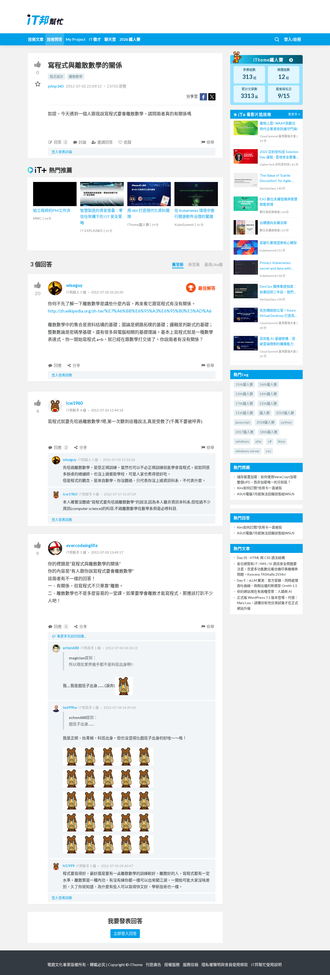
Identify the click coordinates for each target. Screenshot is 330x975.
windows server (247, 451)
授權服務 (172, 964)
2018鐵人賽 (265, 422)
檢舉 (210, 142)
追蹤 (127, 142)
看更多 (293, 114)
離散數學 (75, 76)
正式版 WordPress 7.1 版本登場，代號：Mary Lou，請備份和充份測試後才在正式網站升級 (267, 602)
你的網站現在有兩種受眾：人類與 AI (264, 591)
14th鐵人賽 (268, 394)
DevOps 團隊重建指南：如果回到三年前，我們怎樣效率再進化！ (278, 289)
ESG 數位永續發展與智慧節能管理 (278, 201)
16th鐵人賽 (268, 384)
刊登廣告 (153, 964)
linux (281, 441)
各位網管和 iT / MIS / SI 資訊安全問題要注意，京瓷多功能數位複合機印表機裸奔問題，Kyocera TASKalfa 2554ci (267, 569)
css (268, 451)
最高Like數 (213, 264)
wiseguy (74, 285)
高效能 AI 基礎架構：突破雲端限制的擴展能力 (277, 341)
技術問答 (54, 39)
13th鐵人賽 (244, 394)
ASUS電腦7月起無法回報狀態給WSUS (265, 494)
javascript (243, 422)
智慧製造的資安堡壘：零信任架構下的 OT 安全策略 (101, 216)
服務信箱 (190, 964)
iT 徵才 (95, 39)
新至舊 (194, 264)
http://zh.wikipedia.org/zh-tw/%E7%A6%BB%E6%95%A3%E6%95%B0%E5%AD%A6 (129, 310)
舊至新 (178, 264)
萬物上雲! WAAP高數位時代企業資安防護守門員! (279, 126)
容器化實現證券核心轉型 (278, 243)
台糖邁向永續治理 (273, 223)
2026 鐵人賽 (129, 39)
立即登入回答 (125, 933)
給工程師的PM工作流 (51, 210)
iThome (136, 964)
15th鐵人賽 (244, 384)
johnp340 (56, 86)
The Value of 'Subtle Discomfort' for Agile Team (275, 178)
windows (242, 441)
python (286, 422)
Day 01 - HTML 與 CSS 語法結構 (261, 558)
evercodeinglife (82, 545)
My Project (76, 39)
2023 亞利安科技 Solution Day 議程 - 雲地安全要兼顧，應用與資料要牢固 (279, 155)
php (258, 441)
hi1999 (68, 865)
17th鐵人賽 (244, 403)
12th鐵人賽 (268, 403)
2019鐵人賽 (285, 413)
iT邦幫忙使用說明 (266, 964)
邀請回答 (105, 142)
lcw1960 (74, 403)
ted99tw (70, 707)
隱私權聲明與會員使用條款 (224, 964)
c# (270, 441)
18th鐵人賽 (268, 432)
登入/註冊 (292, 39)
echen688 (71, 647)
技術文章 (35, 39)
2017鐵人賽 (244, 432)
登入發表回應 (62, 375)
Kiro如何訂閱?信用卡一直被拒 (259, 488)
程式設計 (56, 76)
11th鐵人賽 (244, 413)
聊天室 (110, 39)
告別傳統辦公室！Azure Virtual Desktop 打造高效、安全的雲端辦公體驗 (278, 313)
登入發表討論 (62, 152)
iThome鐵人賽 (268, 60)
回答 (60, 142)
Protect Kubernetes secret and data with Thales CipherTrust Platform (275, 266)
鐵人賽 (264, 413)
